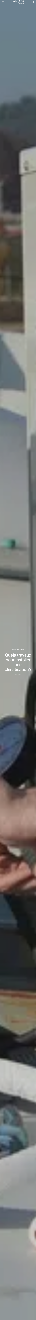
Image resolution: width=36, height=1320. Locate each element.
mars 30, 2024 (18, 674)
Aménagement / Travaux (18, 649)
